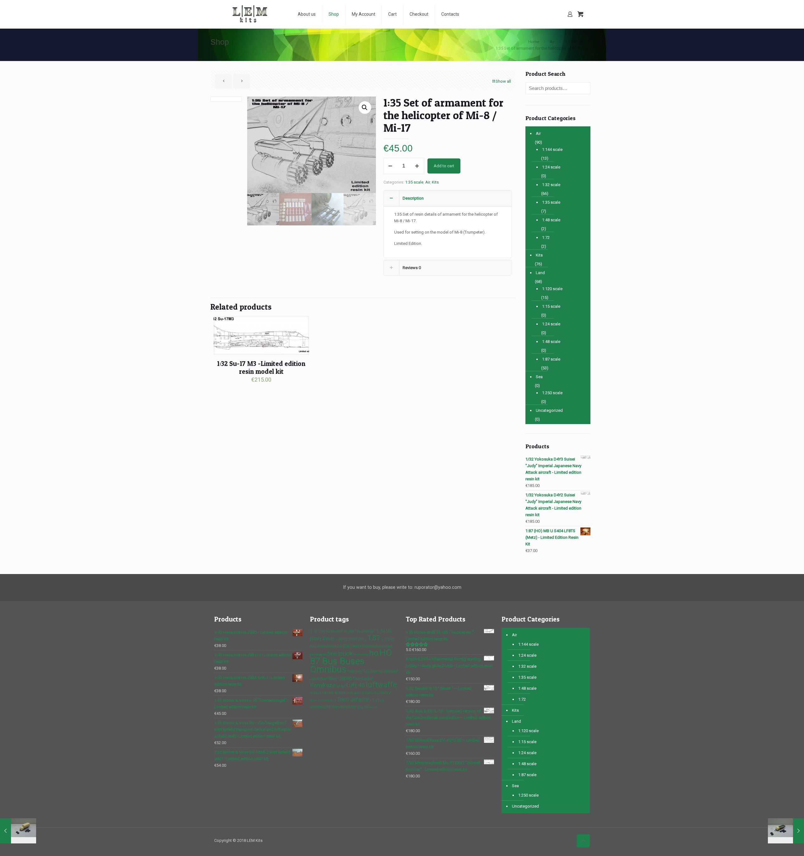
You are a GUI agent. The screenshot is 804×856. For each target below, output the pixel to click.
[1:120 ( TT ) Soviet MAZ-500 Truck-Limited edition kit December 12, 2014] (786, 830)
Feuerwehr (318, 655)
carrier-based (362, 645)
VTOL (379, 700)
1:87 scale (551, 359)
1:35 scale (574, 41)
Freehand (361, 655)
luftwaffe (381, 684)
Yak (360, 707)
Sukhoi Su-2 (327, 700)
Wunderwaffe (343, 706)
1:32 (314, 631)
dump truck (383, 646)
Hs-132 (363, 671)
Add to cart (444, 165)
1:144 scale (552, 149)
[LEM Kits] (251, 14)
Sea (539, 376)
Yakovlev (371, 707)
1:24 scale (551, 167)
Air (552, 41)
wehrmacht (320, 706)
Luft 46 (355, 685)
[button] (365, 107)
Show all (503, 81)
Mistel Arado (334, 692)
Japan (345, 678)
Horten (352, 671)
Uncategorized (549, 410)
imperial (376, 671)
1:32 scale (551, 184)
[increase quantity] (417, 166)
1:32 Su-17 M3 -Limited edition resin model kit (261, 367)
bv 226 (343, 645)
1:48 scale (551, 220)
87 (392, 639)
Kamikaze (322, 685)
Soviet (314, 700)
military (315, 693)
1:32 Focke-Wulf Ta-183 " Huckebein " (347, 631)
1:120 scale (552, 288)
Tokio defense (353, 700)
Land (540, 272)
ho (373, 653)
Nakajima (355, 692)
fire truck (340, 653)
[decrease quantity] (390, 166)
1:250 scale (552, 392)
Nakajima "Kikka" (378, 693)
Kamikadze (363, 678)
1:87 (373, 638)
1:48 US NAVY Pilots (351, 639)
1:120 (385, 639)
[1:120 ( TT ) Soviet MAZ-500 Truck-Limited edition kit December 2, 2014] (18, 830)
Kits (435, 182)
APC (313, 646)
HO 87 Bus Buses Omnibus (351, 661)
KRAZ (340, 686)
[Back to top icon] (583, 841)
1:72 (546, 237)
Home (533, 41)
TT (372, 700)
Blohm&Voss (326, 646)
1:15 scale (551, 306)
